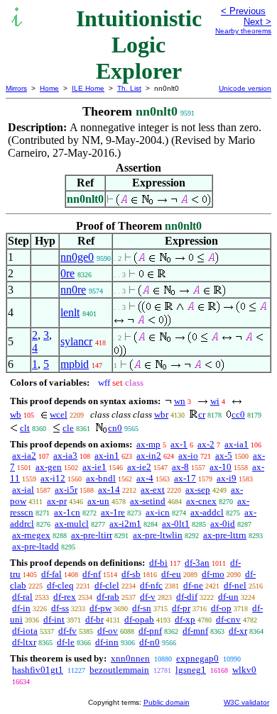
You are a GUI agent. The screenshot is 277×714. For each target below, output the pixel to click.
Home (49, 88)
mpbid (74, 364)
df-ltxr (24, 642)
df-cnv (228, 619)
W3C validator (246, 702)
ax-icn (158, 512)
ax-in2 (148, 455)
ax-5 (223, 455)
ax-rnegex (31, 535)
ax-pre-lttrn (224, 535)
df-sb (131, 574)
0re (67, 273)
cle (68, 428)
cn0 (115, 428)
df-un (228, 596)
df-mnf (195, 630)
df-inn (107, 642)
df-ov (107, 630)
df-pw (100, 608)
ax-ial (23, 489)
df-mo (213, 574)
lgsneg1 (190, 669)
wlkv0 (244, 669)
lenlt (70, 312)
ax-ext (153, 489)
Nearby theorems (243, 31)
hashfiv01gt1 (37, 669)
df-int (54, 619)
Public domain (166, 702)
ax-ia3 (65, 455)
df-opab (139, 619)
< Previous (243, 11)
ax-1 (179, 444)
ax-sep (197, 489)
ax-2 (205, 444)
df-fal (51, 574)
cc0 (238, 414)
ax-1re (113, 512)
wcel (58, 414)
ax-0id (222, 523)
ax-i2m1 (125, 523)
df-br (94, 619)
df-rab (108, 596)
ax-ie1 (94, 467)
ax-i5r (66, 489)
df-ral (22, 596)
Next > (257, 21)
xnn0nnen (130, 658)
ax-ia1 (236, 444)
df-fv (67, 630)
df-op (221, 608)
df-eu (171, 574)
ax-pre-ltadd (35, 546)
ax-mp (148, 444)
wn (179, 401)
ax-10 (221, 467)
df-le (66, 642)
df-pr (181, 608)
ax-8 (180, 467)
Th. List (129, 88)
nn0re (73, 290)
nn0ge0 (77, 257)
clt (25, 428)
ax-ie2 (139, 467)
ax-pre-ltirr (91, 535)
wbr (161, 414)
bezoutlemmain (119, 669)
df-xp (185, 619)
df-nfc (151, 585)
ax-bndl (101, 478)
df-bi (158, 562)
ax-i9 (227, 478)
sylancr (76, 341)
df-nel (235, 585)
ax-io (188, 455)
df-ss (60, 608)
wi (214, 401)
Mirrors (16, 88)
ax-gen (49, 467)
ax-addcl (207, 512)
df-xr (238, 630)
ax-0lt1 (176, 523)
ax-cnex (201, 501)
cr (201, 414)
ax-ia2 (24, 455)
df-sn (141, 608)
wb (15, 414)
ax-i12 (52, 478)
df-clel (106, 585)
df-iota (25, 630)
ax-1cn (67, 512)
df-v (148, 596)
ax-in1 (106, 455)
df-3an (197, 562)
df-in (21, 608)
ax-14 (109, 489)
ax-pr (57, 501)
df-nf (91, 574)
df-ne (193, 585)
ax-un (98, 501)
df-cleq (60, 585)
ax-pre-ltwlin (158, 535)
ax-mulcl (72, 523)
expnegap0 (197, 658)
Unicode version (245, 88)
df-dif (186, 596)
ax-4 (144, 478)
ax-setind (147, 501)
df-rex (64, 596)
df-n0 (149, 642)
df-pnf (150, 630)
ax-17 (185, 478)
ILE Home (88, 88)
